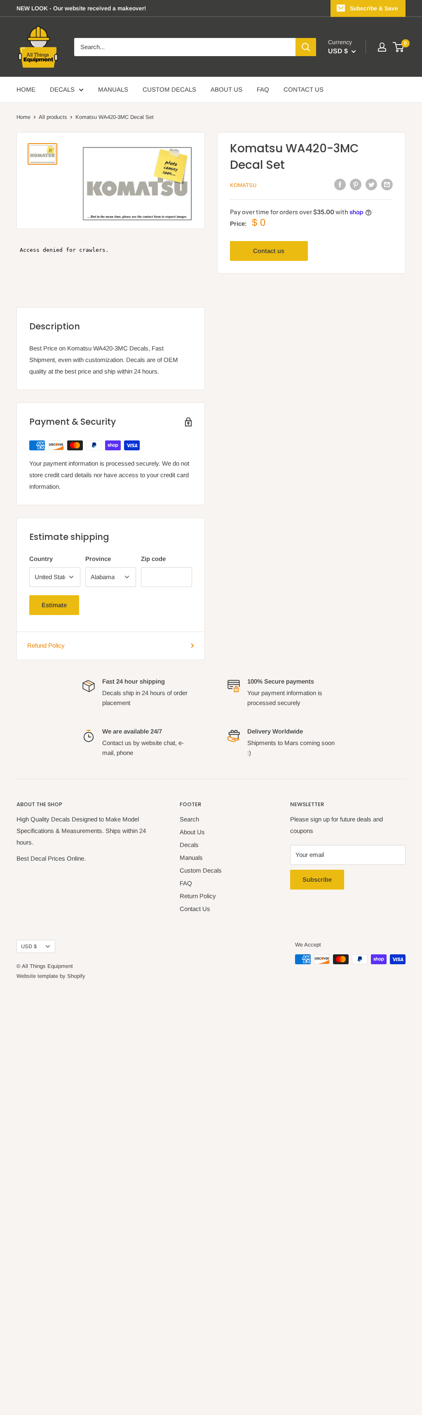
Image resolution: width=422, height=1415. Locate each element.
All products (53, 117)
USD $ (29, 946)
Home (23, 117)
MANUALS (113, 89)
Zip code (153, 558)
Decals (189, 844)
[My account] (382, 47)
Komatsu (243, 185)
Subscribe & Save (374, 8)
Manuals (191, 857)
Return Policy (198, 895)
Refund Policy (46, 645)
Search (189, 819)
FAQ (263, 89)
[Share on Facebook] (340, 184)
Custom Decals (201, 870)
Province (98, 558)
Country (41, 558)
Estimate (54, 604)
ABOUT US (226, 89)
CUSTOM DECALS (169, 89)
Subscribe (317, 879)
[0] (399, 47)
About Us (192, 831)
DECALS (62, 89)
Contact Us (195, 908)
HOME (25, 89)
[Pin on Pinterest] (355, 184)
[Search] (305, 47)
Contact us (268, 250)
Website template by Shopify (50, 976)
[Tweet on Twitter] (371, 184)
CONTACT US (304, 89)
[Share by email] (387, 184)
